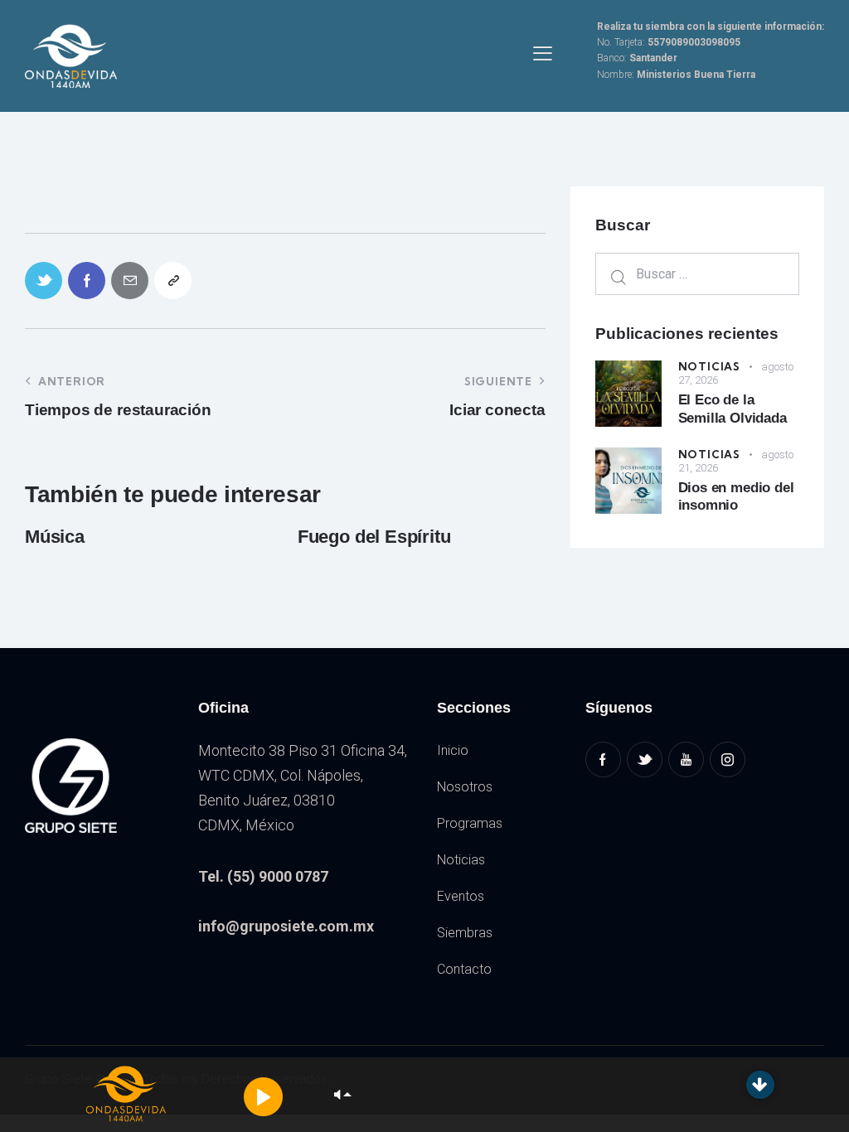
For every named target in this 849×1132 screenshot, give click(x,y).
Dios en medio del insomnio (736, 496)
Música (55, 536)
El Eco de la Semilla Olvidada (732, 408)
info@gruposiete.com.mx (286, 926)
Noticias (709, 366)
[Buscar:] (697, 273)
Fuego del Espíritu (374, 536)
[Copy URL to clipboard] (173, 280)
